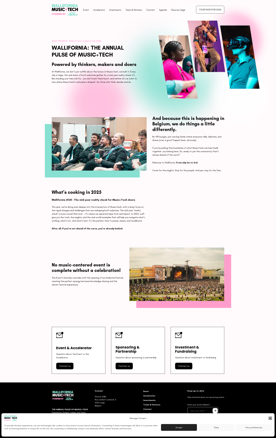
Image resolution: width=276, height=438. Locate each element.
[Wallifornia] (63, 395)
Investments (115, 9)
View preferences (253, 427)
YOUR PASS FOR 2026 (210, 9)
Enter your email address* (198, 405)
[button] (270, 418)
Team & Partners (133, 9)
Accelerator (99, 9)
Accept (179, 427)
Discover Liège (178, 9)
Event (86, 9)
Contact (150, 9)
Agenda (163, 9)
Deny (216, 427)
